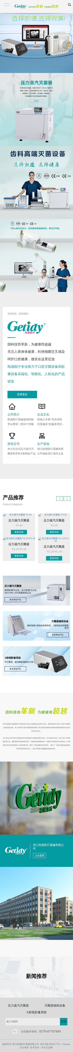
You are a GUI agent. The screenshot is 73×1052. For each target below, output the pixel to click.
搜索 (63, 1021)
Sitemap (66, 1044)
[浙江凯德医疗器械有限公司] (36, 36)
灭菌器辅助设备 (54, 1005)
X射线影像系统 (36, 1012)
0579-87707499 (50, 1031)
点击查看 (39, 855)
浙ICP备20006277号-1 (50, 1044)
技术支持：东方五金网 (41, 1047)
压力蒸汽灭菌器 (18, 1005)
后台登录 (24, 1047)
